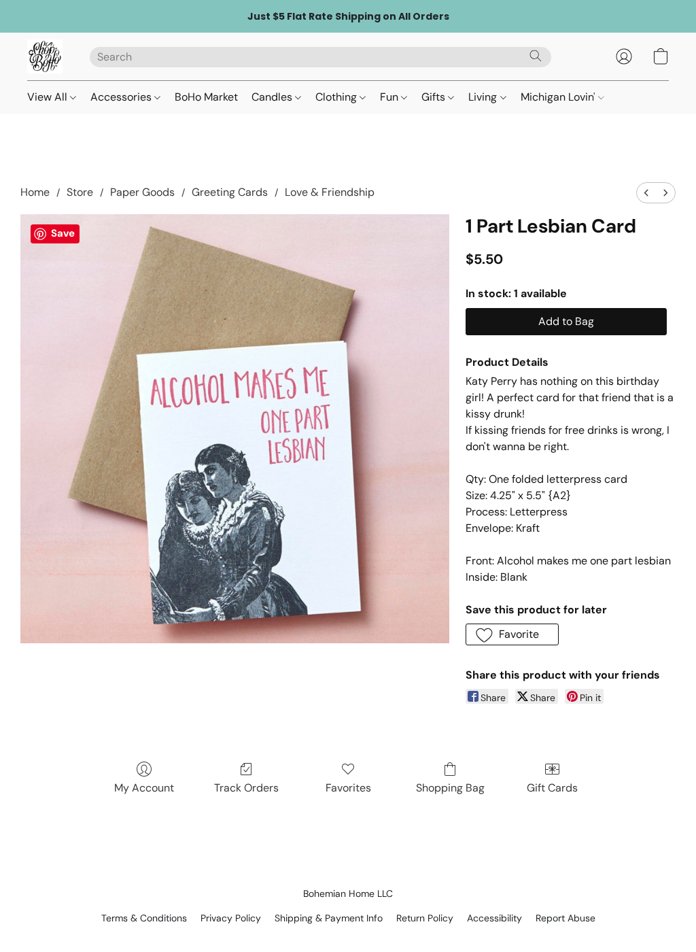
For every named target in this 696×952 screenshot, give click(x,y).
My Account (144, 788)
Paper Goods (142, 192)
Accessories (122, 97)
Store (80, 192)
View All (48, 97)
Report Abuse (565, 918)
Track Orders (246, 788)
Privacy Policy (231, 918)
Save (63, 233)
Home (35, 192)
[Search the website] (535, 55)
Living (484, 97)
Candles (273, 97)
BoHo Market (206, 97)
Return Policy (424, 918)
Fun (390, 97)
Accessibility (494, 918)
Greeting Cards (230, 192)
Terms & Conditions (144, 918)
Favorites (348, 788)
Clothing (337, 97)
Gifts (434, 97)
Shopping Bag (450, 788)
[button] (45, 56)
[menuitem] (646, 193)
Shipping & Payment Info (329, 918)
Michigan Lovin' (559, 97)
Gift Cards (552, 788)
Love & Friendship (330, 192)
